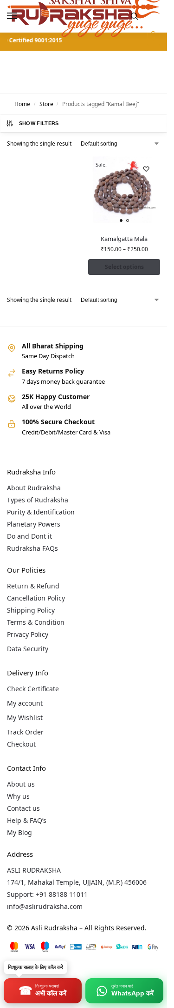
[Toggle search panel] (134, 16)
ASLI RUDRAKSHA (34, 870)
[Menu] (21, 16)
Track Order (25, 732)
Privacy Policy (27, 634)
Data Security (27, 648)
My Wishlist (25, 717)
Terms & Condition (35, 622)
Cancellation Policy (36, 598)
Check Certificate (33, 688)
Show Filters (39, 123)
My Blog (19, 832)
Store (46, 104)
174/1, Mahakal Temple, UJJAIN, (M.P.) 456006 (77, 882)
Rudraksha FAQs (32, 548)
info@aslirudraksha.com (45, 906)
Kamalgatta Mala (124, 238)
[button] (152, 39)
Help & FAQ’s (26, 820)
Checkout (21, 744)
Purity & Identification (41, 511)
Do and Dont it (29, 536)
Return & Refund (33, 585)
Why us (18, 796)
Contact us (23, 808)
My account (25, 703)
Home (22, 104)
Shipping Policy (31, 610)
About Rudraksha (34, 487)
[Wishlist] (146, 169)
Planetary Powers (33, 524)
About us (21, 784)
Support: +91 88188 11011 (47, 894)
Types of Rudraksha (37, 499)
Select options (124, 267)
